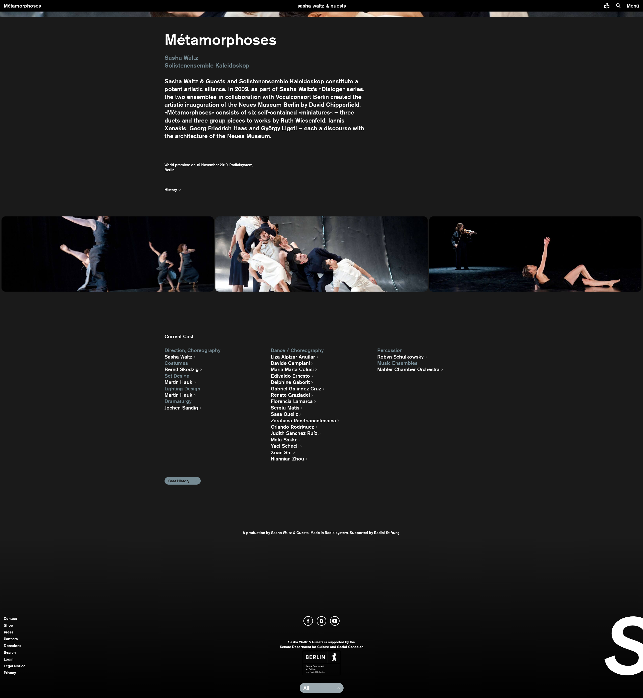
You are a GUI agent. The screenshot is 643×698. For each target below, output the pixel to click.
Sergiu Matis (285, 407)
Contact (10, 618)
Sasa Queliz (284, 414)
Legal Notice (14, 666)
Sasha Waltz (178, 357)
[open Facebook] (308, 621)
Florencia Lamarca (292, 401)
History (171, 189)
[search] (618, 6)
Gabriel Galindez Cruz (296, 388)
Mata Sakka (284, 439)
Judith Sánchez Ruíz (294, 433)
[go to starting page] (321, 6)
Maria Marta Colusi (292, 369)
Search (10, 652)
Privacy (10, 672)
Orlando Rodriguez (292, 427)
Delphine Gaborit (290, 382)
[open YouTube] (335, 621)
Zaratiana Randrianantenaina (303, 420)
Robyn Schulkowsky (400, 357)
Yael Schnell (285, 446)
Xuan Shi (281, 452)
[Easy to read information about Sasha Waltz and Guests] (607, 6)
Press (8, 632)
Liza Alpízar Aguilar (293, 357)
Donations (12, 645)
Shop (8, 625)
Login (8, 659)
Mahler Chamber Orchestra (408, 369)
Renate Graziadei (290, 395)
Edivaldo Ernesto (290, 376)
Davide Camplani (290, 363)
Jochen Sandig (181, 407)
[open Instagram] (321, 621)
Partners (11, 638)
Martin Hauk (178, 382)
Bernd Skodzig (182, 369)
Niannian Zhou (287, 458)
